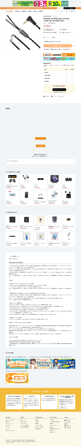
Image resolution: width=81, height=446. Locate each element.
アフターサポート (23, 423)
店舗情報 (36, 423)
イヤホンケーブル (55, 16)
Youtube (72, 8)
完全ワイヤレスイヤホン (10, 419)
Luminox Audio (47, 16)
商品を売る (24, 11)
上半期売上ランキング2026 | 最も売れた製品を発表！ (17, 371)
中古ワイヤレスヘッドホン (10, 430)
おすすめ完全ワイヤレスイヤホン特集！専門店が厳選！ (40, 357)
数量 (44, 37)
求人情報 (36, 421)
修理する (30, 11)
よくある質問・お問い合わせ (55, 421)
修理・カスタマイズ (23, 421)
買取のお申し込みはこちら (59, 89)
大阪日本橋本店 (47, 75)
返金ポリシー (52, 430)
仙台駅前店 (46, 81)
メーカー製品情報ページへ (14, 256)
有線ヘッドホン (8, 425)
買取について (22, 419)
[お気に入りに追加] (73, 45)
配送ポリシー (52, 432)
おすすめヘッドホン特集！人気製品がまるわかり (63, 357)
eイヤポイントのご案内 (39, 427)
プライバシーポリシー (54, 425)
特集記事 (40, 11)
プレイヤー (8, 427)
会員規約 (51, 423)
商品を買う (17, 11)
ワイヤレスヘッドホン (9, 423)
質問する (39, 146)
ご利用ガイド (63, 407)
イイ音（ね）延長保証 (24, 425)
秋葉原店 (46, 72)
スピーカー (8, 428)
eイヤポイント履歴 (38, 425)
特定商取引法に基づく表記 (54, 428)
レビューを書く (41, 139)
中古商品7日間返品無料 (24, 427)
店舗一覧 (35, 11)
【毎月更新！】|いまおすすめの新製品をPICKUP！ (16, 357)
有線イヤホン (8, 421)
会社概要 (36, 419)
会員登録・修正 (38, 428)
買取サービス (60, 8)
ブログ (67, 8)
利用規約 (51, 427)
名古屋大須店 (47, 78)
